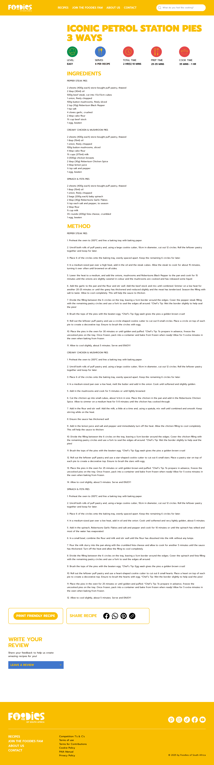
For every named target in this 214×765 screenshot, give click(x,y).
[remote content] (36, 59)
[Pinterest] (123, 616)
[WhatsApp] (115, 616)
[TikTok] (187, 720)
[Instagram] (179, 720)
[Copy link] (132, 616)
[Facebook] (106, 616)
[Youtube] (202, 720)
